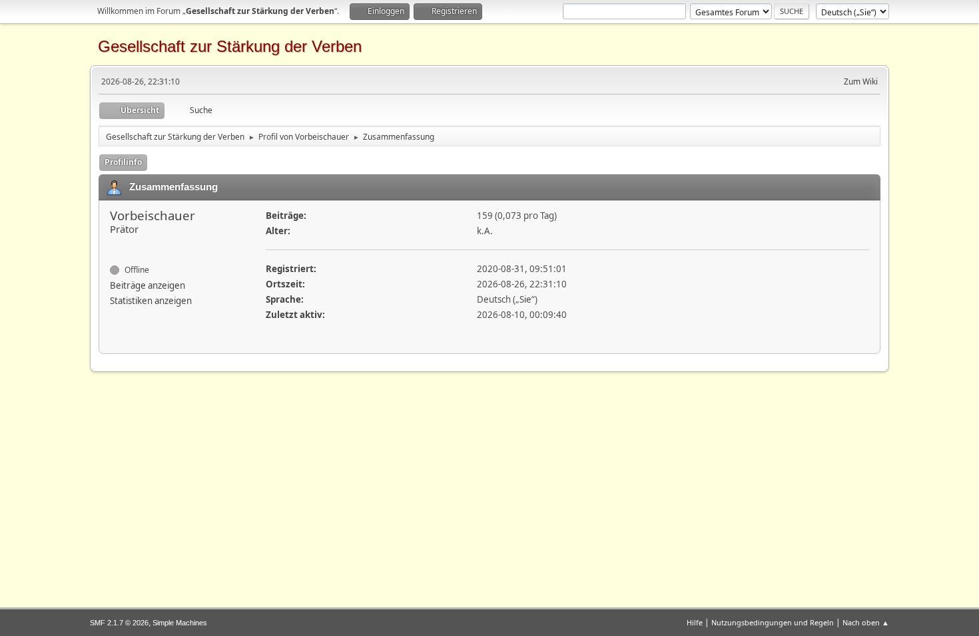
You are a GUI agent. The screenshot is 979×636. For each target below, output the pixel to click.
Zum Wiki (861, 81)
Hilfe (695, 622)
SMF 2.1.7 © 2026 (119, 623)
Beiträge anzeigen (147, 285)
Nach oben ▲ (865, 622)
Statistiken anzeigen (151, 301)
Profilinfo (123, 162)
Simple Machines (180, 623)
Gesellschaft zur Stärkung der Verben (230, 46)
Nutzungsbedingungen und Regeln (772, 622)
